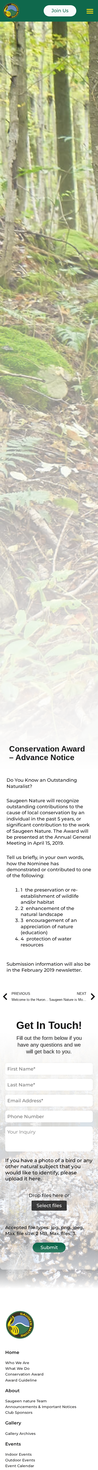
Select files (49, 1205)
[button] (89, 10)
